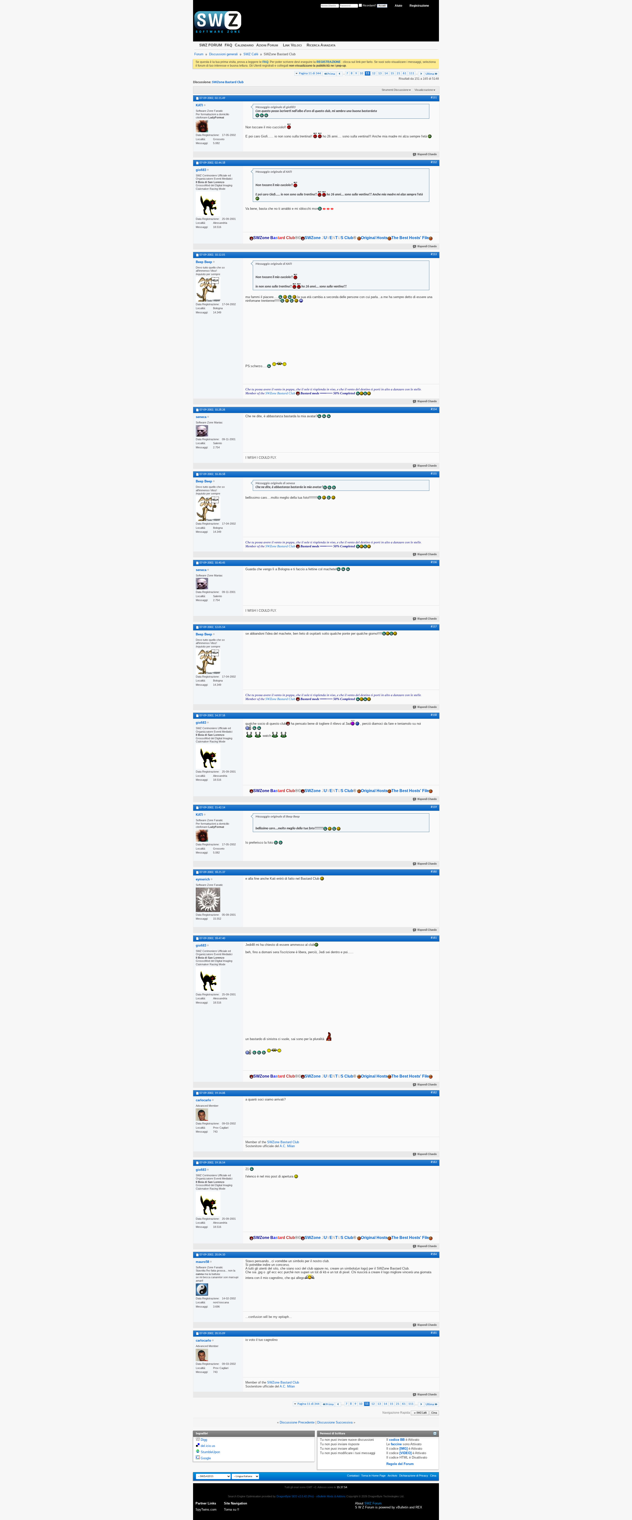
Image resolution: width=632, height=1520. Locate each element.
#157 (434, 626)
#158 (434, 715)
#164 (434, 1254)
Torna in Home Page (373, 1475)
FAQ (228, 45)
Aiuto (398, 5)
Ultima (430, 74)
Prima (331, 74)
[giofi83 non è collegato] (208, 203)
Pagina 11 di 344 (310, 73)
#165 (434, 1332)
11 (367, 73)
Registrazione (419, 5)
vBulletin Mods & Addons (331, 1496)
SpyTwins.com (206, 1509)
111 (411, 73)
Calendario (244, 45)
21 (398, 73)
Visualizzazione (424, 89)
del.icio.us (208, 1446)
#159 (434, 807)
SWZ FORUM (210, 45)
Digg (204, 1440)
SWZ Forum (373, 1503)
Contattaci (353, 1475)
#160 (434, 871)
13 (380, 73)
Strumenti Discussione (395, 89)
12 (373, 73)
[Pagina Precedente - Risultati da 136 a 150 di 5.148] (339, 74)
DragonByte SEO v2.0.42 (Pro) (295, 1496)
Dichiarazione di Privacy (413, 1475)
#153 (434, 254)
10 (361, 73)
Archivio (392, 1475)
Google (206, 1458)
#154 (434, 409)
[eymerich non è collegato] (208, 900)
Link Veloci (292, 45)
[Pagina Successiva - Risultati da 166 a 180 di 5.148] (421, 74)
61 (404, 73)
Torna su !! (231, 1509)
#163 (434, 1162)
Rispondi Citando (427, 154)
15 (392, 73)
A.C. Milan (287, 1146)
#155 (434, 473)
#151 (434, 97)
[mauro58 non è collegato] (202, 1289)
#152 (434, 162)
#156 (434, 562)
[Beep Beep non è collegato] (208, 289)
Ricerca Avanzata (321, 45)
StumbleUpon (210, 1452)
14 (386, 73)
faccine (396, 1444)
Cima (434, 1413)
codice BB (397, 1440)
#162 (434, 1092)
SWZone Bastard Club (228, 82)
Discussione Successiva (335, 1422)
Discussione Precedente (297, 1422)
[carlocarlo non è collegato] (202, 1114)
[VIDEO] (405, 1453)
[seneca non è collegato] (202, 431)
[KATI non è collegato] (202, 126)
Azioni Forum (267, 45)
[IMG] (403, 1448)
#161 (434, 937)
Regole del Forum (400, 1464)
